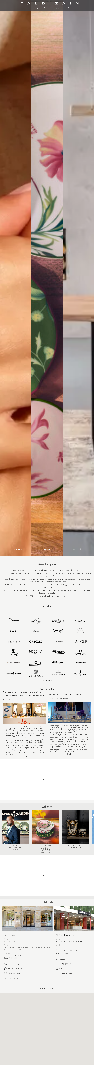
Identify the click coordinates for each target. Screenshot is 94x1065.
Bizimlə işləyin (49, 8)
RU (91, 8)
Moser (6, 950)
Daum (11, 950)
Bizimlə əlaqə (73, 8)
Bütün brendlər (47, 680)
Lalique (48, 947)
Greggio (32, 947)
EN (87, 8)
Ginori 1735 (17, 950)
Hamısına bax (47, 876)
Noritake (6, 947)
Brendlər (26, 8)
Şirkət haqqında (36, 8)
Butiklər (18, 8)
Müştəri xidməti (61, 8)
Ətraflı (25, 757)
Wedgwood (20, 947)
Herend (27, 947)
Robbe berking (40, 947)
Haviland (13, 947)
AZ (84, 8)
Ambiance (9, 934)
